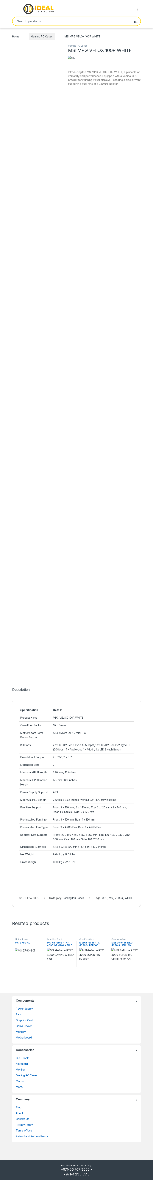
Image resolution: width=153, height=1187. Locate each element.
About (19, 1113)
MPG (104, 898)
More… (20, 1086)
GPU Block (22, 1058)
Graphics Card (54, 939)
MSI (111, 898)
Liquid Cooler (24, 1026)
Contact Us (22, 1118)
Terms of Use (24, 1130)
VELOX (119, 898)
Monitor (20, 1069)
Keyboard (22, 1063)
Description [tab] (20, 690)
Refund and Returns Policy (32, 1136)
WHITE (129, 898)
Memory (21, 1031)
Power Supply (24, 1008)
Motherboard (21, 939)
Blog (18, 1107)
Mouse (20, 1081)
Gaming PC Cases (42, 36)
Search (135, 21)
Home (15, 36)
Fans (18, 1014)
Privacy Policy (24, 1124)
